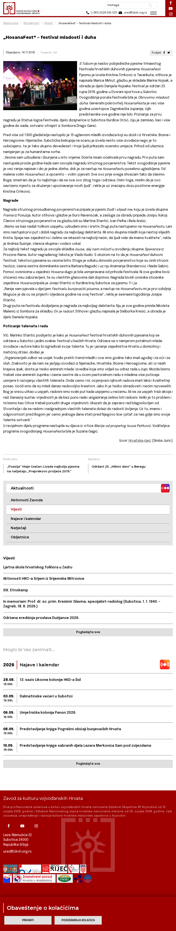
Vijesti (48, 23)
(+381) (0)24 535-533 (103, 13)
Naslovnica (10, 23)
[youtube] (23, 826)
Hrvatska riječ (140, 441)
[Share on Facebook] (164, 52)
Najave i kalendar (26, 519)
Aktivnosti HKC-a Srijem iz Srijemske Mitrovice (43, 579)
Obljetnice (20, 537)
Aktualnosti (31, 23)
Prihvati (28, 920)
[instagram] (37, 826)
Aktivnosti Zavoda (27, 500)
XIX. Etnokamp (15, 590)
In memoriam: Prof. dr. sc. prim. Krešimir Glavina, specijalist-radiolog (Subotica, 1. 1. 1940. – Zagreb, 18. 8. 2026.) (81, 604)
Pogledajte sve (88, 632)
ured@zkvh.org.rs (17, 851)
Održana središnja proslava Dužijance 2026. (41, 618)
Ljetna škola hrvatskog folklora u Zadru (37, 567)
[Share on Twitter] (169, 52)
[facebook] (9, 826)
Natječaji (18, 528)
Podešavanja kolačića (78, 920)
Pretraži (150, 5)
